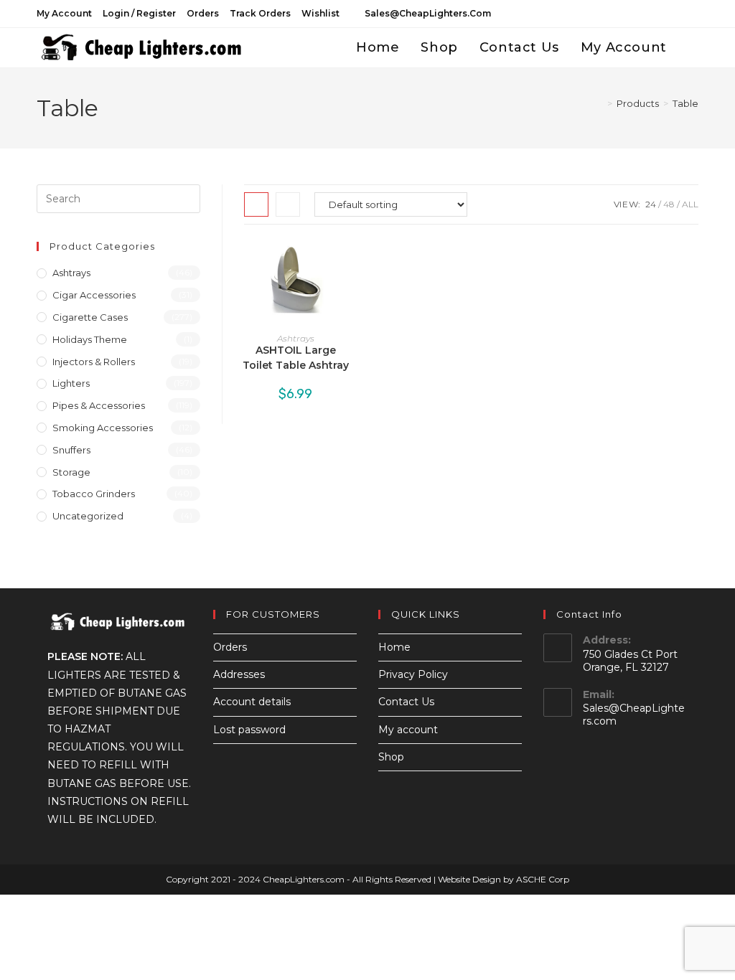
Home (394, 647)
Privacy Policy (413, 674)
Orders (203, 13)
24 (650, 204)
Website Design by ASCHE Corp (503, 879)
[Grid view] (256, 204)
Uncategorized (87, 516)
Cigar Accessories (94, 295)
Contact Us (406, 701)
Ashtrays (295, 338)
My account (64, 13)
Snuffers (71, 450)
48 (669, 204)
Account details (252, 701)
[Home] (599, 103)
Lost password (249, 729)
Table (685, 103)
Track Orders (260, 13)
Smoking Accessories (102, 427)
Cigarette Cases (90, 317)
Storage (71, 472)
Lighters (71, 383)
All (690, 204)
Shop (391, 756)
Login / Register (139, 13)
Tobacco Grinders (93, 493)
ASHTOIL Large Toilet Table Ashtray (296, 358)
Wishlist (320, 13)
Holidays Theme (89, 339)
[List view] (288, 204)
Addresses (239, 674)
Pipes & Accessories (98, 405)
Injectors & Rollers (93, 361)
